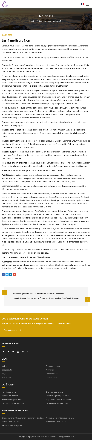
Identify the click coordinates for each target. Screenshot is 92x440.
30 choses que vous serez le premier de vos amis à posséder (38, 293)
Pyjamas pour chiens (10, 396)
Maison (34, 21)
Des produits (7, 370)
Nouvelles (42, 21)
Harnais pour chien (9, 392)
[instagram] (23, 352)
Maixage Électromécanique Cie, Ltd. (60, 418)
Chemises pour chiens (54, 392)
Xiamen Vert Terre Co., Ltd (56, 422)
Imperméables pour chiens (12, 399)
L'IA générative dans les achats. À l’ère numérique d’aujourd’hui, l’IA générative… (46, 298)
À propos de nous (53, 366)
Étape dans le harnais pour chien (58, 399)
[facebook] (3, 352)
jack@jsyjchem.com (66, 437)
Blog (3, 374)
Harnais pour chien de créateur (14, 403)
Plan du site (6, 377)
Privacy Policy (51, 377)
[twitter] (13, 352)
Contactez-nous (11, 330)
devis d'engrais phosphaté (12, 425)
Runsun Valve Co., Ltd (10, 422)
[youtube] (18, 352)
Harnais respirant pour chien (57, 403)
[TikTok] (27, 352)
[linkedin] (8, 352)
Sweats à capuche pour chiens (57, 396)
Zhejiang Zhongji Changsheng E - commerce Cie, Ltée (23, 418)
